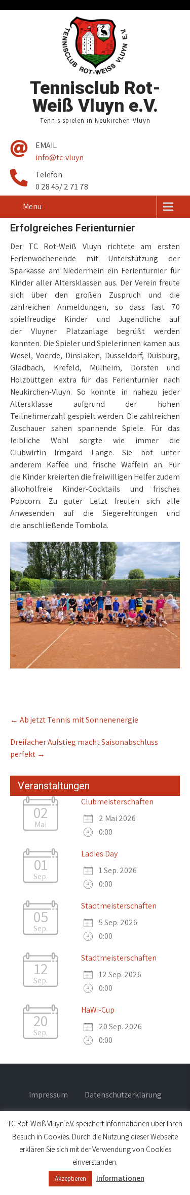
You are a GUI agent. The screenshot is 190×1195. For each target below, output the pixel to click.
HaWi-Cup (98, 1010)
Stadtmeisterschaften (119, 905)
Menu (32, 206)
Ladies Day (99, 853)
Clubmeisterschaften (117, 801)
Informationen (120, 1178)
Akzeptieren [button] (70, 1178)
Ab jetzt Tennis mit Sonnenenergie (74, 719)
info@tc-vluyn (59, 157)
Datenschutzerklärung (123, 1095)
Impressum (48, 1095)
